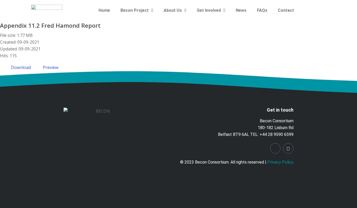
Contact (286, 10)
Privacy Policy (280, 162)
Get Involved (209, 10)
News (241, 10)
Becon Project (134, 10)
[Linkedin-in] (275, 148)
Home (104, 10)
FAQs (262, 10)
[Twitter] (288, 148)
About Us (173, 10)
